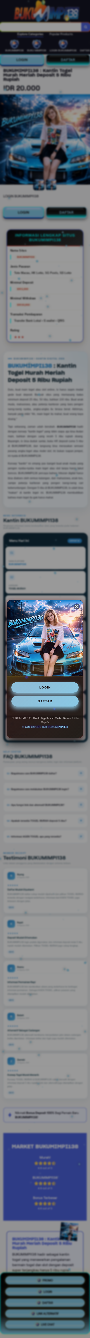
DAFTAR (45, 701)
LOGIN (45, 687)
